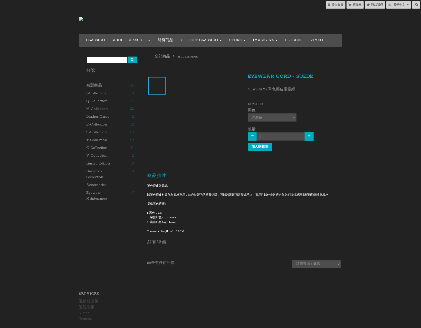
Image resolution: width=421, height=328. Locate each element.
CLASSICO (95, 40)
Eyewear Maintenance (96, 196)
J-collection (96, 93)
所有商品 (165, 40)
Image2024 (264, 40)
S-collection (96, 132)
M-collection (97, 109)
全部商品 (162, 56)
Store (236, 40)
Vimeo (316, 40)
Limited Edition (98, 163)
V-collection (96, 156)
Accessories (96, 185)
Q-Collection (96, 101)
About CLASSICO (130, 40)
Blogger (294, 40)
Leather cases (97, 117)
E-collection (96, 124)
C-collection (96, 148)
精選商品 (94, 85)
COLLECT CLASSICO (200, 40)
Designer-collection (94, 174)
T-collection (96, 140)
